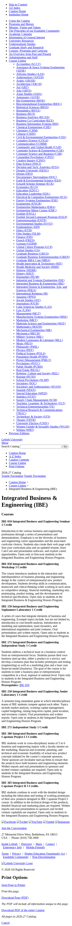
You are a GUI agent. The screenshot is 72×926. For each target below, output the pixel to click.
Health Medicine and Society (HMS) (37, 267)
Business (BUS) (25, 113)
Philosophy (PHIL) (27, 346)
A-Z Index (15, 456)
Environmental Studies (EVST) (34, 223)
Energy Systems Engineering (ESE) (37, 200)
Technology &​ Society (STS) (33, 416)
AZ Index (14, 7)
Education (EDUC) (27, 190)
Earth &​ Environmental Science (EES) (38, 180)
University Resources (21, 40)
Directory (26, 844)
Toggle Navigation (12, 476)
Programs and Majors (21, 24)
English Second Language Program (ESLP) (41, 217)
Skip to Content (18, 4)
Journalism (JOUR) (27, 303)
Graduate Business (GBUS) (32, 253)
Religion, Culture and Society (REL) (37, 373)
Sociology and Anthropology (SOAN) (38, 386)
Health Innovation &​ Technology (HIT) (39, 263)
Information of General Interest (27, 37)
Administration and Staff (23, 57)
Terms (5, 853)
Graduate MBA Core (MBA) (33, 260)
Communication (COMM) (31, 143)
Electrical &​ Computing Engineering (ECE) (41, 197)
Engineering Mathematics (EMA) (35, 207)
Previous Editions (19, 433)
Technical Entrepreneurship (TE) (35, 406)
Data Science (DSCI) (28, 163)
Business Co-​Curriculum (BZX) (35, 120)
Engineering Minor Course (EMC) (36, 210)
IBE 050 (24, 685)
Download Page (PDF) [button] (14, 897)
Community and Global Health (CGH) (38, 147)
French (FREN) (25, 240)
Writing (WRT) (25, 429)
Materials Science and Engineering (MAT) (41, 323)
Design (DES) (24, 173)
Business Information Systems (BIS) (37, 123)
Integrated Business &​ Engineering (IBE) (40, 283)
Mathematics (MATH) (29, 326)
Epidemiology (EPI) (28, 227)
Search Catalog (10, 446)
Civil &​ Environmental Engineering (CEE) (41, 137)
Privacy (16, 853)
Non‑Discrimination (43, 857)
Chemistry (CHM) (27, 130)
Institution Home (18, 14)
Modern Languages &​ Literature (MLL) (39, 340)
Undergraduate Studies (22, 44)
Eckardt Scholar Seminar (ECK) (35, 183)
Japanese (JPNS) (26, 296)
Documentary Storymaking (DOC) (36, 177)
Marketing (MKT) (26, 320)
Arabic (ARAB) (25, 80)
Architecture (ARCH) (29, 84)
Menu (4, 442)
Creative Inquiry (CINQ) (30, 160)
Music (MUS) (24, 343)
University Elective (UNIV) (32, 423)
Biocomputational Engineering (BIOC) (39, 104)
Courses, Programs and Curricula (28, 50)
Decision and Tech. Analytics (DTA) (37, 167)
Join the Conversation (14, 828)
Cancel (5, 922)
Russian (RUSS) (26, 376)
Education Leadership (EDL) (33, 193)
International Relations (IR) (32, 293)
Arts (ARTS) (23, 90)
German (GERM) (26, 243)
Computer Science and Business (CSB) (39, 153)
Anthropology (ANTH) (30, 77)
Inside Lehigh (9, 844)
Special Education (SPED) (31, 393)
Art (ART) (22, 87)
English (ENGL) (26, 213)
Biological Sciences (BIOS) (32, 107)
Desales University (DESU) (32, 170)
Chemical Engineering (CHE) (33, 127)
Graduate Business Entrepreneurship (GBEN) (43, 257)
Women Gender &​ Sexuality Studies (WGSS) (42, 426)
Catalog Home (17, 11)
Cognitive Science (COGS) (32, 140)
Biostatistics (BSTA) (28, 110)
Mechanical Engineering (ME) (34, 330)
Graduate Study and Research (26, 47)
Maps (39, 844)
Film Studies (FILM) (28, 233)
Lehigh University (12, 439)
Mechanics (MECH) (28, 333)
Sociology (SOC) (26, 383)
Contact (50, 844)
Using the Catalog (19, 20)
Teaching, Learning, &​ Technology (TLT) (40, 403)
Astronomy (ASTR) (28, 97)
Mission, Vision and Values (25, 27)
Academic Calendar (20, 34)
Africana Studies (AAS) (30, 74)
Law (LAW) (23, 310)
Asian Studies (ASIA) (29, 94)
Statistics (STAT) (26, 396)
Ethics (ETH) (24, 230)
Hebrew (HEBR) (26, 270)
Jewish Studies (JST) (28, 300)
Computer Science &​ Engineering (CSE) (40, 150)
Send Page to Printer (13, 885)
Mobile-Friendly (35, 847)
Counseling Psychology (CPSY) (35, 157)
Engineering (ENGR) (28, 203)
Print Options (16, 466)
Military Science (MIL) (29, 336)
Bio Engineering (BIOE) (30, 100)
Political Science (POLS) (30, 353)
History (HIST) (25, 273)
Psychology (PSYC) (28, 363)
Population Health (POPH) (32, 356)
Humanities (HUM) (27, 276)
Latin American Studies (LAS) (34, 306)
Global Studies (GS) (28, 250)
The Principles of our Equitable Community (34, 30)
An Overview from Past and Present (30, 54)
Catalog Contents (19, 459)
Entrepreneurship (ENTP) (31, 220)
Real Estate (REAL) (28, 370)
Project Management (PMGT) (33, 360)
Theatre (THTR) (26, 420)
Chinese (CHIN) (26, 133)
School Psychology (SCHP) (32, 380)
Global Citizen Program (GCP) (34, 247)
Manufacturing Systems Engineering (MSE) (41, 316)
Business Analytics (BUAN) (32, 117)
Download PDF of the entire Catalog (22, 910)
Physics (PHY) (25, 350)
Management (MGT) (28, 313)
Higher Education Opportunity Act (45, 853)
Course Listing (17, 60)
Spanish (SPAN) (26, 390)
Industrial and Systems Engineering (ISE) (40, 280)
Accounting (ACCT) (28, 64)
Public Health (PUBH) (29, 366)
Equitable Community (16, 857)
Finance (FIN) (24, 237)
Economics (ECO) (27, 187)
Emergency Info (12, 847)
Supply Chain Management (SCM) (36, 400)
